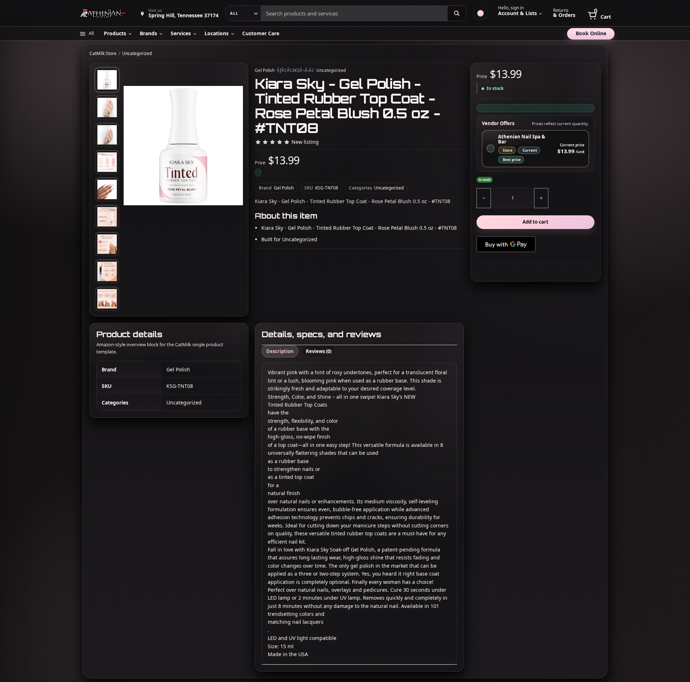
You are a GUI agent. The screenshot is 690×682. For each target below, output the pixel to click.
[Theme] (480, 13)
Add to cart (535, 222)
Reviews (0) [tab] (318, 351)
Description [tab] (280, 351)
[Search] (456, 13)
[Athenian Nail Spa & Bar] (103, 13)
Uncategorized (137, 53)
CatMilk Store (102, 53)
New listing (305, 142)
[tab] (107, 80)
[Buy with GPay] (506, 244)
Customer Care (260, 33)
